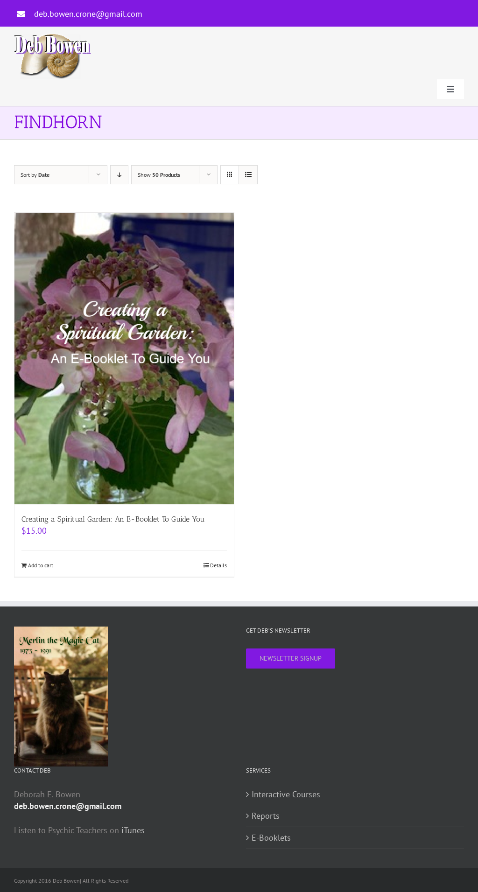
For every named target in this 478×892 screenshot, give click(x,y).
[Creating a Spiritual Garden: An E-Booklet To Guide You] (124, 358)
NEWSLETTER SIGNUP (291, 658)
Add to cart (40, 565)
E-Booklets (271, 837)
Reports (266, 815)
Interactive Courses (286, 794)
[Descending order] (119, 174)
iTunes (133, 830)
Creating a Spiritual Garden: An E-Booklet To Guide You (112, 519)
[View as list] (248, 175)
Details (218, 565)
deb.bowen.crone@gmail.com (88, 13)
